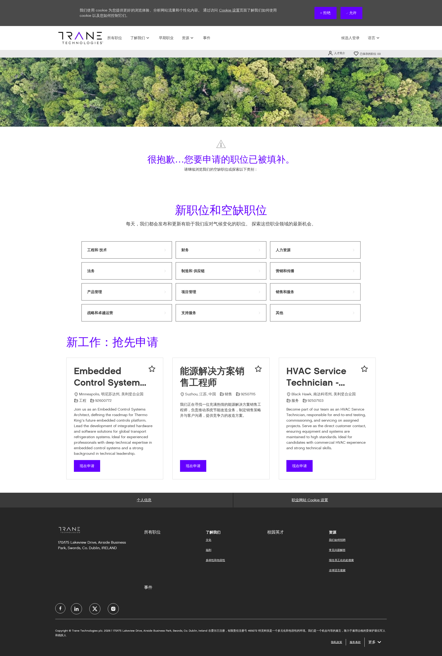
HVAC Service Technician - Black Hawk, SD (320, 376)
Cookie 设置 (229, 10)
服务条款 (355, 642)
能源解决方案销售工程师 (212, 376)
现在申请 (87, 466)
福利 (208, 550)
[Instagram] (113, 608)
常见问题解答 (337, 550)
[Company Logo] (80, 38)
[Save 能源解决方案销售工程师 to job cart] (258, 369)
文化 (208, 540)
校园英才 (275, 532)
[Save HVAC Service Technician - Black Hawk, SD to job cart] (364, 369)
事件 (206, 38)
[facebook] (60, 608)
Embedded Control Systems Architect (109, 376)
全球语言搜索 (337, 570)
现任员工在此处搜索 (341, 560)
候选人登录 (350, 38)
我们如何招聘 (337, 540)
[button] (336, 53)
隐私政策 (336, 642)
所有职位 (114, 38)
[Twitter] (94, 608)
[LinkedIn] (76, 608)
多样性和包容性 (215, 560)
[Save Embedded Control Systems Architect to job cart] (152, 369)
